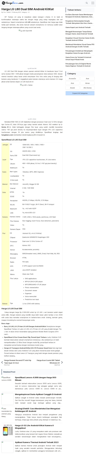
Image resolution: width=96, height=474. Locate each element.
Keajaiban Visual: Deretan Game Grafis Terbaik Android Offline (80, 39)
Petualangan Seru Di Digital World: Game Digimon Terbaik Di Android (78, 65)
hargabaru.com (7, 135)
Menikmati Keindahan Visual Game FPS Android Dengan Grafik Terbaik (80, 46)
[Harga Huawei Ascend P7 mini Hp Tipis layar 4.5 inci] (3, 362)
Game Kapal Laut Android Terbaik (78, 27)
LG (28, 12)
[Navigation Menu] (92, 3)
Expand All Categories (80, 93)
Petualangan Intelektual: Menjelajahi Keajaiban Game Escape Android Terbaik (79, 52)
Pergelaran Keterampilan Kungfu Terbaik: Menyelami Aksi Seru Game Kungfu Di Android (79, 22)
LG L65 (27, 22)
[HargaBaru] (13, 3)
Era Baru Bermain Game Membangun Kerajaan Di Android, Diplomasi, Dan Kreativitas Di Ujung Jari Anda (79, 16)
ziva (4, 12)
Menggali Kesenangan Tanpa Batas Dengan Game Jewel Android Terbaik (79, 33)
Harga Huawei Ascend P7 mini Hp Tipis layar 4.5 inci (17, 361)
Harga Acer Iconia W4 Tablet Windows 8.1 (48, 361)
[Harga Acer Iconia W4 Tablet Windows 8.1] (61, 362)
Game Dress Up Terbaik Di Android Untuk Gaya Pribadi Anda (78, 58)
